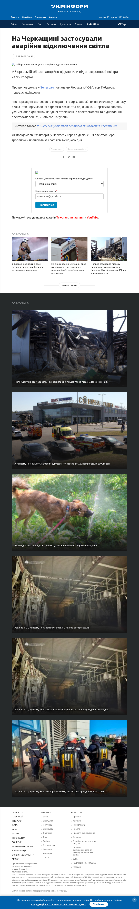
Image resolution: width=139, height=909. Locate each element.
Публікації (17, 817)
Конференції (19, 851)
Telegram (62, 217)
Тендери (77, 837)
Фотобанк (27, 17)
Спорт (78, 24)
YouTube (92, 217)
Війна (14, 24)
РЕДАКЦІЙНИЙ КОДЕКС (84, 863)
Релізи (15, 859)
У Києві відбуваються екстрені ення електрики (77, 126)
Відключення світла (76, 149)
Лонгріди (17, 842)
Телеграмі (48, 87)
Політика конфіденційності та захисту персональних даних (83, 851)
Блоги (15, 834)
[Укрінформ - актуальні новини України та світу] (69, 6)
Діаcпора (47, 853)
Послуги (15, 17)
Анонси (53, 17)
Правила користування (84, 833)
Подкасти (17, 812)
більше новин (69, 285)
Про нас (77, 817)
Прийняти (99, 904)
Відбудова (48, 821)
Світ (40, 24)
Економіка (28, 24)
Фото (14, 825)
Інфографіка (18, 838)
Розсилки (77, 867)
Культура (65, 24)
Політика (47, 825)
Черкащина (56, 149)
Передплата (79, 825)
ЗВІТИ (75, 859)
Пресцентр (40, 17)
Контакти (77, 821)
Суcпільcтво (49, 845)
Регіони (51, 24)
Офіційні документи (23, 855)
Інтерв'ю (17, 821)
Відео (15, 829)
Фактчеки (47, 833)
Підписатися (46, 204)
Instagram (76, 217)
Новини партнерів (22, 846)
